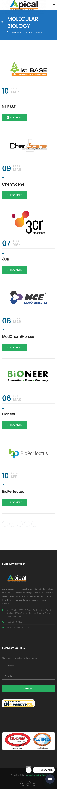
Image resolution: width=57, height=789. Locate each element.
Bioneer (8, 414)
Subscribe (28, 688)
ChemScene (13, 184)
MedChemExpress (18, 336)
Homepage (16, 32)
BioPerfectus (13, 491)
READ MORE (16, 117)
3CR (5, 259)
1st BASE (9, 106)
